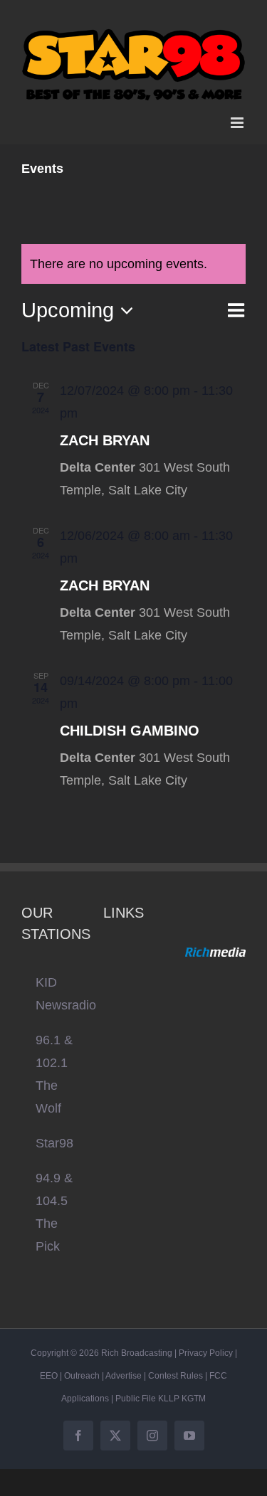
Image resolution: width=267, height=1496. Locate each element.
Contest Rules (175, 1367)
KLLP (168, 1390)
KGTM (194, 1390)
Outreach (82, 1367)
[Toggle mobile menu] (238, 114)
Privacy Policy (206, 1344)
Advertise (123, 1367)
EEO (49, 1367)
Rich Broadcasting (136, 1344)
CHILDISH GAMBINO (129, 722)
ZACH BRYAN (105, 432)
